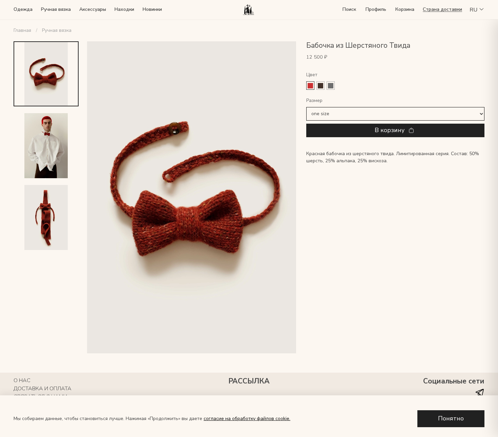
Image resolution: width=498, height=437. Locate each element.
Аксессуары (92, 9)
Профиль (376, 9)
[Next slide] (284, 197)
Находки (124, 9)
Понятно (451, 418)
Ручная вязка (56, 9)
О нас (22, 380)
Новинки (152, 9)
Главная (22, 30)
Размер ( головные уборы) (395, 101)
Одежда (23, 9)
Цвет (311, 75)
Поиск (349, 9)
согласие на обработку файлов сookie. (247, 418)
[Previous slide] (99, 197)
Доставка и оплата (42, 388)
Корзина (404, 9)
